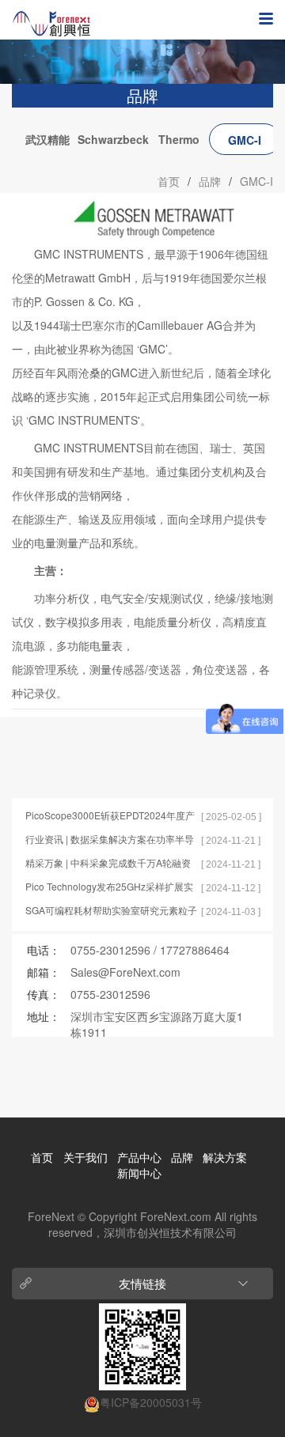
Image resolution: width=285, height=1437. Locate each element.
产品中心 (139, 1157)
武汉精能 (47, 139)
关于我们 (85, 1157)
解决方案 (225, 1157)
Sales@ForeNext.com (125, 972)
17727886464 (195, 950)
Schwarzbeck (113, 139)
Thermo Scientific (179, 143)
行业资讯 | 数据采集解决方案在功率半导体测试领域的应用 (109, 839)
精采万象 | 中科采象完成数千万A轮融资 (108, 862)
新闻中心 (139, 1173)
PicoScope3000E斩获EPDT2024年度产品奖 (110, 815)
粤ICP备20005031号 (151, 1402)
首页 (169, 181)
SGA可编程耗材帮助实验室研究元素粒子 (111, 910)
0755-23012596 (110, 950)
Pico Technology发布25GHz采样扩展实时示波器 (109, 886)
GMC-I (244, 140)
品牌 (210, 181)
